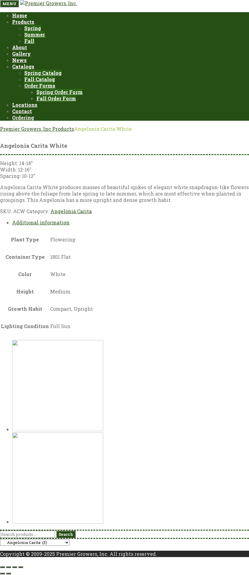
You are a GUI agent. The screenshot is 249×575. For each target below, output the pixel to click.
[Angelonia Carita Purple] (57, 429)
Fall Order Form (56, 98)
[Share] (14, 567)
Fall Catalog (39, 79)
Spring (32, 28)
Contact (22, 111)
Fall (29, 41)
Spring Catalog (43, 73)
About (19, 47)
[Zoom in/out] (2, 567)
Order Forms (39, 85)
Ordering (23, 117)
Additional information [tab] (41, 222)
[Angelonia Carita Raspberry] (57, 521)
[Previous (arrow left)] (2, 573)
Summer (34, 34)
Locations (24, 105)
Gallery (21, 53)
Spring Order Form (59, 92)
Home (19, 15)
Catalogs (23, 66)
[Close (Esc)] (20, 567)
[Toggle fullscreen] (8, 567)
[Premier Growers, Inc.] (48, 3)
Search (66, 534)
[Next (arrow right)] (8, 573)
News (19, 60)
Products (23, 22)
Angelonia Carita (71, 211)
